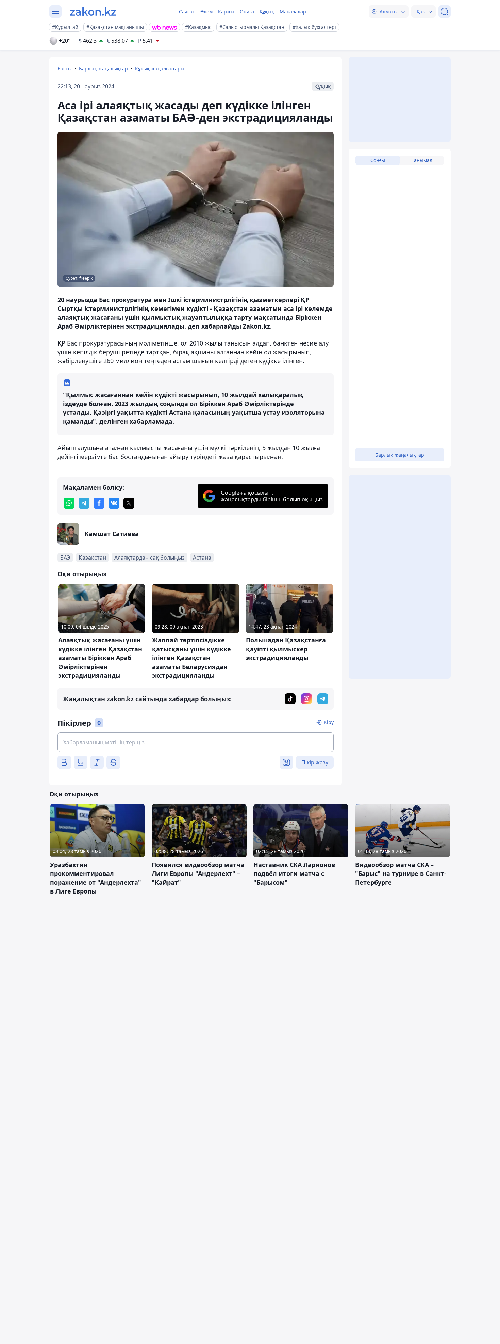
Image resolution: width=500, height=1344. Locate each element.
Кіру (329, 722)
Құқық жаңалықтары (159, 68)
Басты (64, 68)
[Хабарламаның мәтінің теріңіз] (195, 742)
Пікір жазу (314, 762)
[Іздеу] (444, 11)
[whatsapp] (69, 503)
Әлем (206, 11)
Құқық (267, 11)
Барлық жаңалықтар (103, 68)
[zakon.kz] (93, 11)
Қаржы (226, 11)
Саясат (187, 11)
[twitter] (129, 503)
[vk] (114, 503)
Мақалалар (293, 11)
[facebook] (99, 503)
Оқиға (247, 11)
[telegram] (84, 503)
